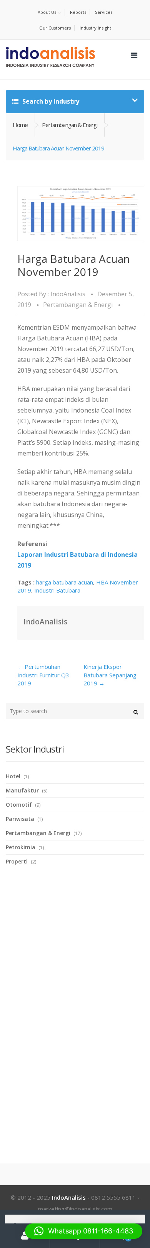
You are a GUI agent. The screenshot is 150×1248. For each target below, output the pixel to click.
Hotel (13, 776)
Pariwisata (20, 818)
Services (103, 12)
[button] (83, 1231)
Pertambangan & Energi (69, 125)
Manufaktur (22, 790)
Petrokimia (20, 847)
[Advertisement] (63, 1005)
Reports (78, 12)
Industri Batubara (57, 590)
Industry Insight (95, 28)
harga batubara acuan (64, 582)
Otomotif (19, 804)
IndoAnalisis (67, 294)
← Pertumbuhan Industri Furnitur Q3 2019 (43, 675)
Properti (17, 861)
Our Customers (55, 28)
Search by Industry (50, 101)
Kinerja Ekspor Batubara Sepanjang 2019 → (110, 675)
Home (20, 125)
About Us (47, 12)
